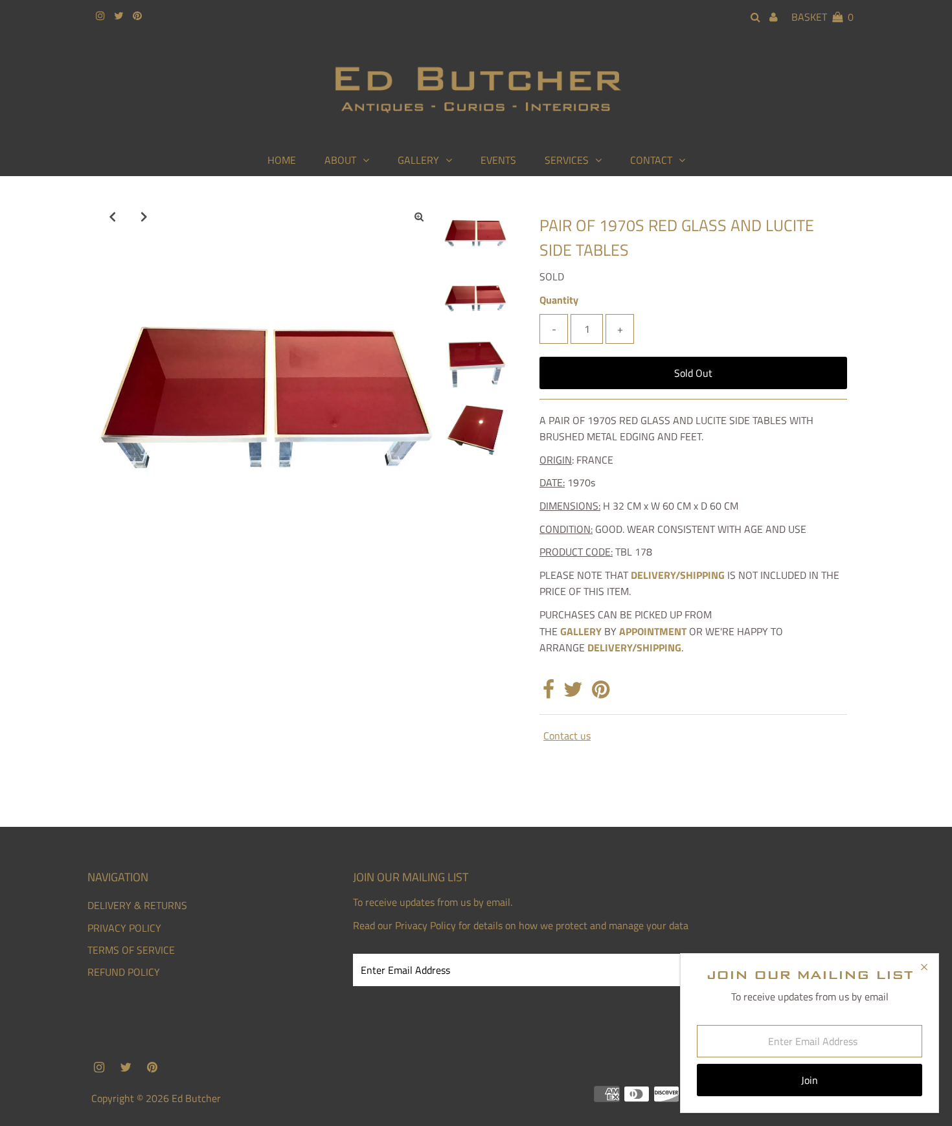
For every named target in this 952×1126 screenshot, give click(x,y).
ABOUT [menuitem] (340, 160)
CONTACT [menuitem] (651, 160)
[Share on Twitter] (573, 693)
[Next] (144, 216)
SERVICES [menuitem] (567, 160)
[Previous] (112, 216)
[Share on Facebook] (548, 693)
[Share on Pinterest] (600, 693)
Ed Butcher (196, 1098)
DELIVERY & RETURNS (137, 905)
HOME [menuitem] (281, 160)
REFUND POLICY (123, 972)
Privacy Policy (425, 925)
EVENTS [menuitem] (498, 160)
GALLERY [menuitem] (418, 160)
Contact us (567, 735)
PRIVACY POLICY (124, 928)
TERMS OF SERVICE (131, 950)
